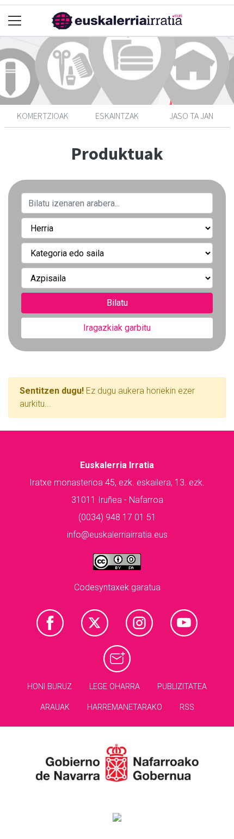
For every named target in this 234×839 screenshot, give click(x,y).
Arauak (55, 707)
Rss (187, 707)
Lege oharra (114, 686)
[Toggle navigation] (15, 20)
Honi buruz (49, 686)
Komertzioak (43, 115)
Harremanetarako (124, 707)
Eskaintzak (117, 115)
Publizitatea (182, 686)
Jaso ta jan (191, 115)
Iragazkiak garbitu (117, 328)
